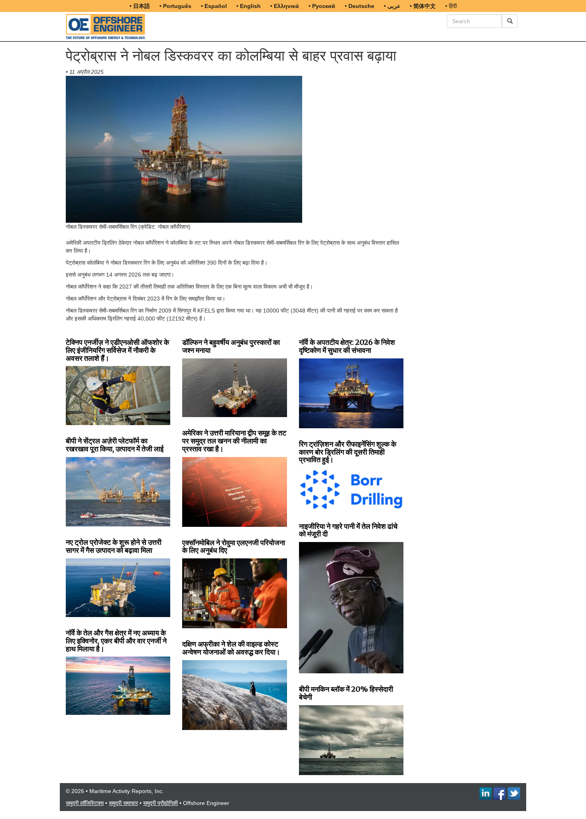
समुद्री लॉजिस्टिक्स (85, 803)
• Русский (322, 6)
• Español (214, 6)
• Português (175, 6)
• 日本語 (140, 6)
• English (248, 6)
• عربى (392, 6)
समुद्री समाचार (123, 803)
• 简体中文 (423, 6)
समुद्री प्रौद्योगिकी (160, 803)
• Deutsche (359, 6)
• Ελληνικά (284, 6)
